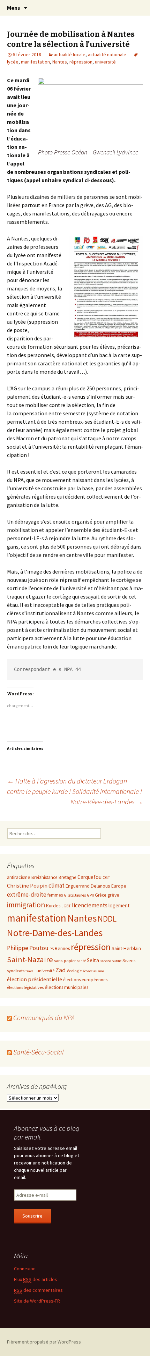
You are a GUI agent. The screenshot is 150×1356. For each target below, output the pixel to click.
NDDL (107, 919)
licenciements (89, 905)
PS (52, 949)
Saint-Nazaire (30, 959)
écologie (74, 970)
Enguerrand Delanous (88, 886)
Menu (14, 7)
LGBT (66, 906)
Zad (60, 970)
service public (110, 961)
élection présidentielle (34, 979)
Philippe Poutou (27, 948)
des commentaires (38, 1290)
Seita (93, 960)
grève (113, 895)
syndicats (15, 970)
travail (30, 971)
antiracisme (18, 877)
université (105, 62)
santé (81, 960)
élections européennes (85, 980)
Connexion (25, 1268)
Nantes (59, 62)
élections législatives (25, 987)
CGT (106, 877)
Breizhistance (44, 877)
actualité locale (69, 54)
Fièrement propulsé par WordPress (44, 1342)
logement (119, 905)
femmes (55, 895)
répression (80, 62)
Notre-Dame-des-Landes (55, 933)
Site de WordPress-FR (37, 1301)
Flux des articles (35, 1279)
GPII (90, 895)
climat (56, 885)
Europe (118, 886)
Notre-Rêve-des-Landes (106, 801)
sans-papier (65, 960)
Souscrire (32, 1216)
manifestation (35, 62)
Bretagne (67, 877)
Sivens (128, 960)
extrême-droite (26, 894)
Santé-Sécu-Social (38, 1052)
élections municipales (66, 987)
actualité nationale (107, 54)
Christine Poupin (27, 885)
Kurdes (53, 905)
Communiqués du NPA (44, 1017)
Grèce (100, 895)
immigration (26, 904)
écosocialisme (93, 971)
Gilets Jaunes (75, 895)
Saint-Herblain (126, 948)
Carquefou (89, 877)
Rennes (62, 948)
